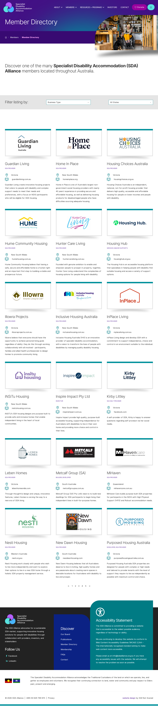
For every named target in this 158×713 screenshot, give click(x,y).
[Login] (151, 7)
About (57, 7)
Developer (66, 477)
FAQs (63, 654)
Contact (125, 7)
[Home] (17, 7)
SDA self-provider (114, 401)
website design (128, 698)
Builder (59, 477)
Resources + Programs (91, 7)
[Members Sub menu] (76, 7)
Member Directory (69, 644)
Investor (59, 401)
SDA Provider (10, 168)
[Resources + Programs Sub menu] (104, 7)
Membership (66, 649)
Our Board (65, 634)
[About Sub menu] (62, 7)
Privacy (51, 698)
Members (70, 7)
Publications (66, 639)
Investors (112, 7)
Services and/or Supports (117, 248)
